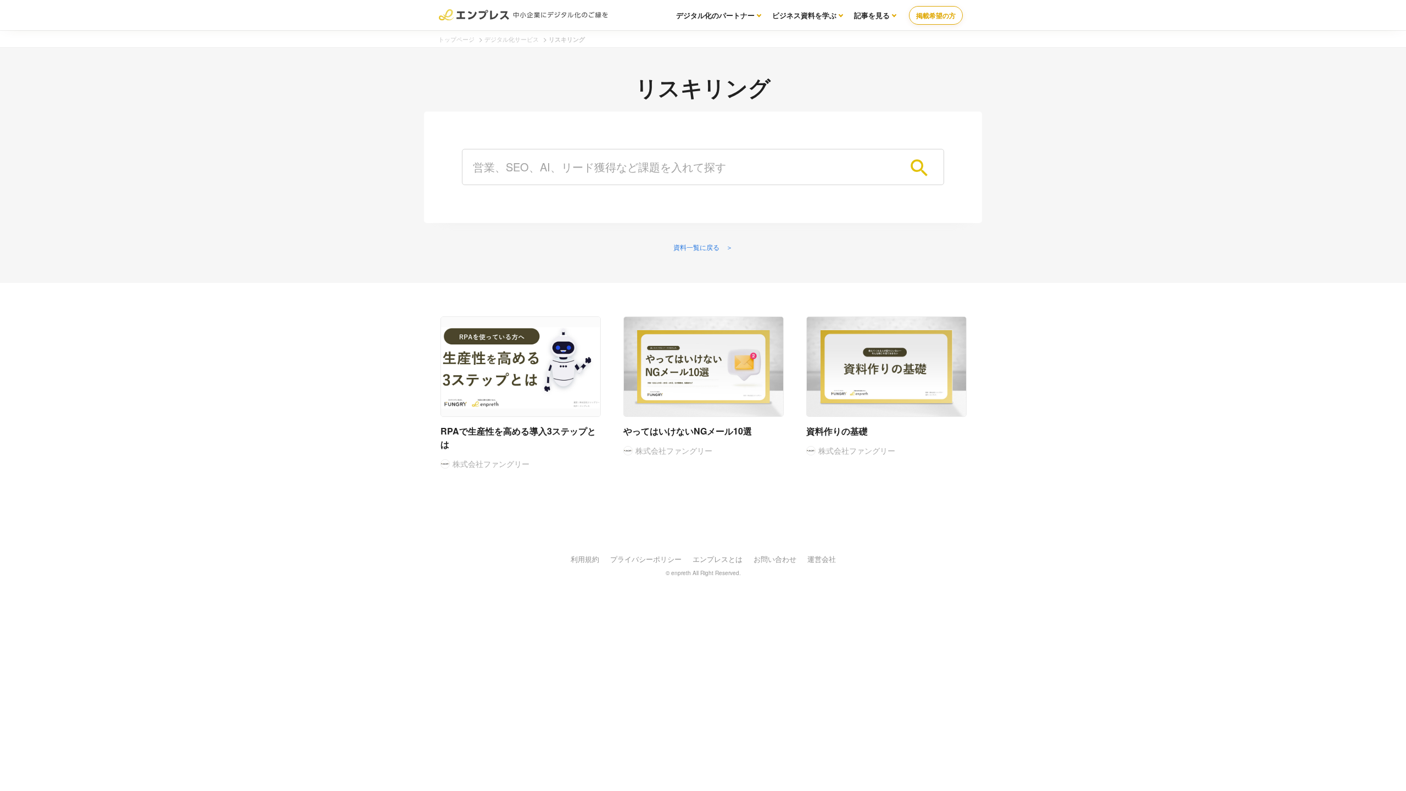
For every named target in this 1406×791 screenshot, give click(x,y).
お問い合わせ (775, 559)
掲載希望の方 (936, 15)
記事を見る (872, 15)
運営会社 (821, 559)
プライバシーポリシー (646, 559)
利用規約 (585, 559)
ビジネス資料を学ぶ (804, 15)
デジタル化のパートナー (715, 15)
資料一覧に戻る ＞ (703, 247)
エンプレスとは (718, 559)
